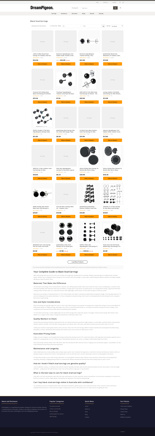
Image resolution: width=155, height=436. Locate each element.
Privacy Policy (123, 409)
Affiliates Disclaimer (125, 417)
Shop (86, 411)
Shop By (101, 13)
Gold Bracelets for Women (57, 414)
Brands (92, 13)
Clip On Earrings (54, 411)
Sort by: (108, 25)
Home (86, 406)
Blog (97, 2)
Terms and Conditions (126, 406)
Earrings (54, 13)
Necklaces (64, 13)
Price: (59, 25)
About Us (105, 2)
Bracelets (74, 13)
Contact (114, 2)
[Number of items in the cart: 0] (120, 7)
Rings (83, 13)
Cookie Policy (123, 411)
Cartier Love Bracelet (55, 409)
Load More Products (77, 262)
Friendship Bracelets (55, 406)
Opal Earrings (53, 416)
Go (103, 26)
